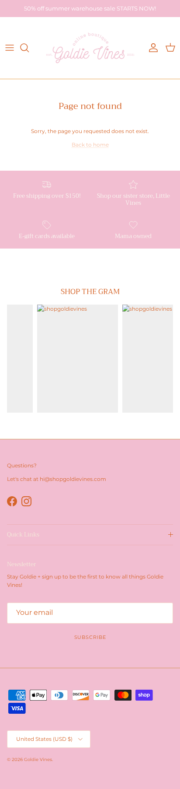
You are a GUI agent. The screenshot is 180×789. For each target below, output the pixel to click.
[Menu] (9, 47)
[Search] (28, 47)
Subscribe (90, 637)
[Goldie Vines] (90, 47)
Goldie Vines (38, 759)
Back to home (90, 144)
